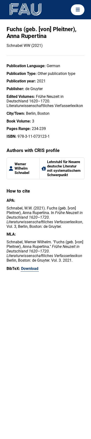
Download (29, 268)
